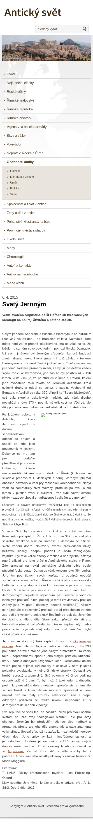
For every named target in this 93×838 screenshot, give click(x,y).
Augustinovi (16, 751)
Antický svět (19, 3)
